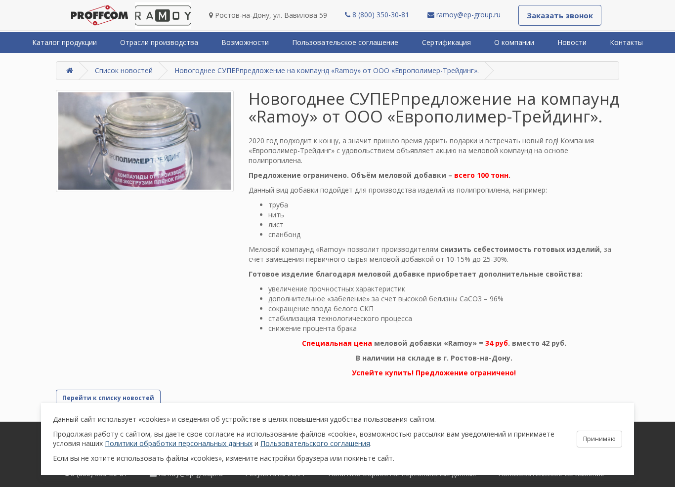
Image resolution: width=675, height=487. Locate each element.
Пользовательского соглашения (315, 443)
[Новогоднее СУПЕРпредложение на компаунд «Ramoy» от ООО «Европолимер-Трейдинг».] (144, 141)
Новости (572, 42)
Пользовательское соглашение (345, 42)
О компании (514, 42)
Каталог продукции (64, 42)
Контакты (626, 42)
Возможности (245, 42)
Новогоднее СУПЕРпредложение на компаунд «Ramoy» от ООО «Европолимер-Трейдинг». (326, 70)
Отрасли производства (159, 42)
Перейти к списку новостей (108, 398)
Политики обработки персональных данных (179, 443)
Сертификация (446, 42)
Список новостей (124, 70)
